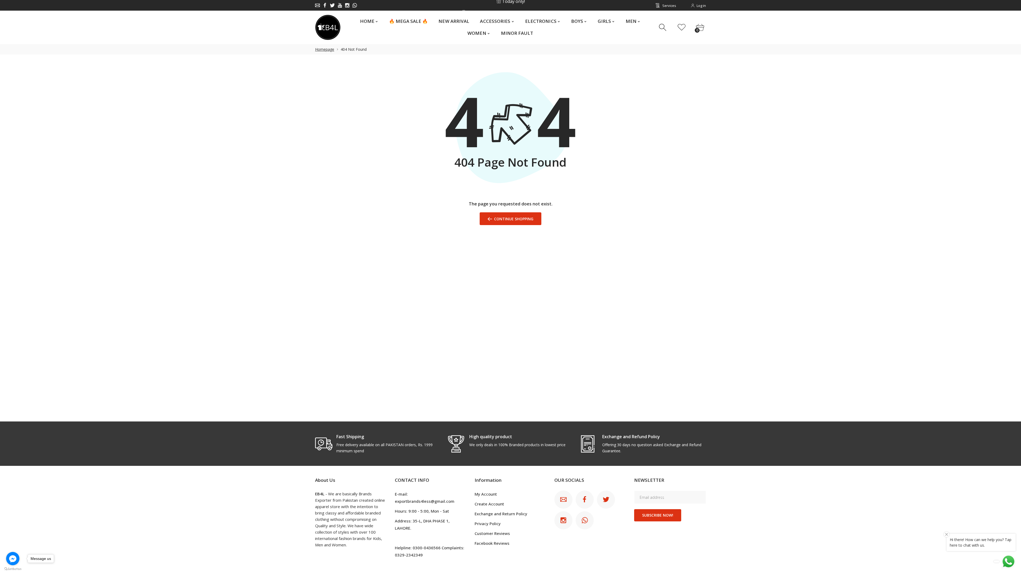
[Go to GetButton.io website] (12, 568)
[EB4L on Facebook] (325, 5)
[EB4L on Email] (317, 5)
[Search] (663, 27)
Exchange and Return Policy (501, 513)
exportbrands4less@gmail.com (424, 501)
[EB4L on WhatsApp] (354, 5)
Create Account (489, 504)
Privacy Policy (488, 523)
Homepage (324, 49)
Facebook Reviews (492, 543)
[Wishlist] (681, 27)
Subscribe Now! (657, 515)
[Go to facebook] (12, 558)
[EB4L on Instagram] (347, 5)
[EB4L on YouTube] (340, 5)
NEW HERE (510, 6)
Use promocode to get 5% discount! (513, 6)
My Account (486, 494)
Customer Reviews (492, 533)
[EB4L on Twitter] (332, 5)
